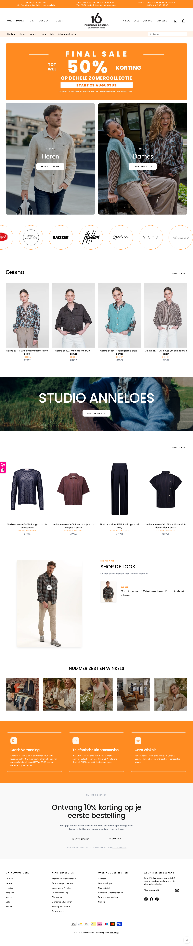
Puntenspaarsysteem (108, 897)
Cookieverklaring (60, 892)
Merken (22, 34)
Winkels (162, 20)
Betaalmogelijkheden (62, 883)
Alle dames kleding (67, 34)
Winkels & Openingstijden (110, 892)
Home (9, 20)
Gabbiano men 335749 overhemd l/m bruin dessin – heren (153, 593)
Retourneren (58, 911)
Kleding (11, 34)
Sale (136, 20)
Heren (31, 20)
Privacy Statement (61, 906)
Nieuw (126, 20)
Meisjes (58, 20)
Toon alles (178, 273)
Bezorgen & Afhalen (61, 888)
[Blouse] (49, 587)
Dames (20, 20)
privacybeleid (119, 847)
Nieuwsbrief (104, 888)
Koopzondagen (105, 883)
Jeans (33, 34)
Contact (148, 20)
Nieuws (101, 901)
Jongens (44, 20)
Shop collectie (96, 413)
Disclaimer (57, 897)
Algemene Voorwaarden (64, 878)
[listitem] (29, 237)
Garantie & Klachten (62, 901)
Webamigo (114, 932)
